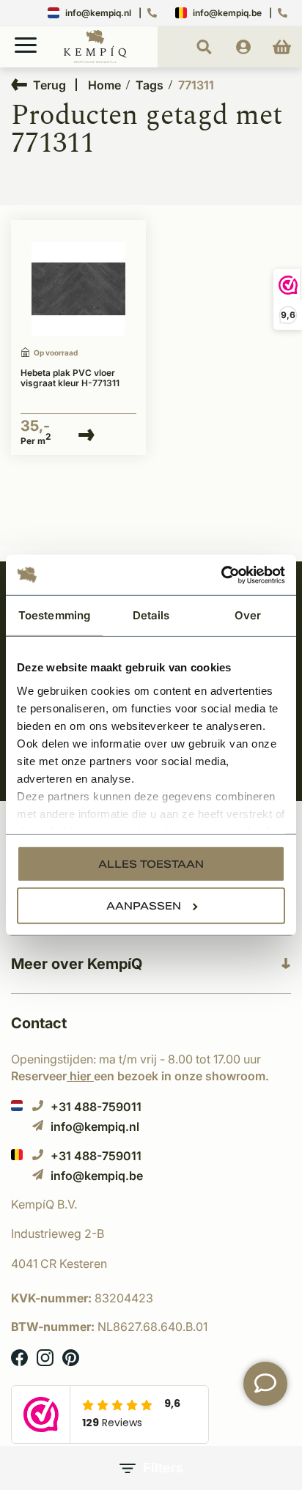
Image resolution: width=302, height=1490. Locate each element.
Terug (49, 84)
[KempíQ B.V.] (151, 1204)
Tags (149, 85)
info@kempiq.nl (98, 12)
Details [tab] (151, 615)
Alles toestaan (151, 864)
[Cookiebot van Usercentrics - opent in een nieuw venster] (221, 574)
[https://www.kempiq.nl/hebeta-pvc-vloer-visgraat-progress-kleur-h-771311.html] (78, 289)
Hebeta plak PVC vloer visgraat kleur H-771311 (70, 378)
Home (104, 85)
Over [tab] (248, 615)
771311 (196, 85)
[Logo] (95, 60)
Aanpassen (143, 905)
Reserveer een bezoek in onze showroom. (140, 1076)
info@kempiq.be (227, 12)
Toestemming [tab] (54, 615)
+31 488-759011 (96, 1106)
